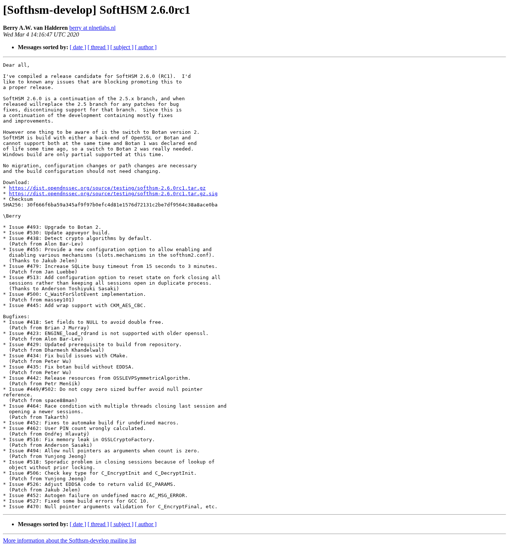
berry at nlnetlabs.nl (92, 28)
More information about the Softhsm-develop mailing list (69, 540)
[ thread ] (98, 47)
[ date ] (78, 47)
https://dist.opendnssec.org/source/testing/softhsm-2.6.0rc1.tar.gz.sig (113, 193)
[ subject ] (121, 47)
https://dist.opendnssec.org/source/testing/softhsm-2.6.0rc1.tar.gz (107, 188)
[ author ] (146, 47)
